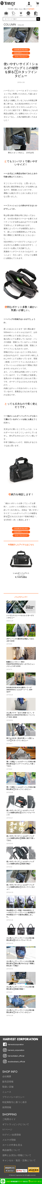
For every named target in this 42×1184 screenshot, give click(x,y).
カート (37, 6)
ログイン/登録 (29, 6)
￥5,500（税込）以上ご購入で (20, 9)
